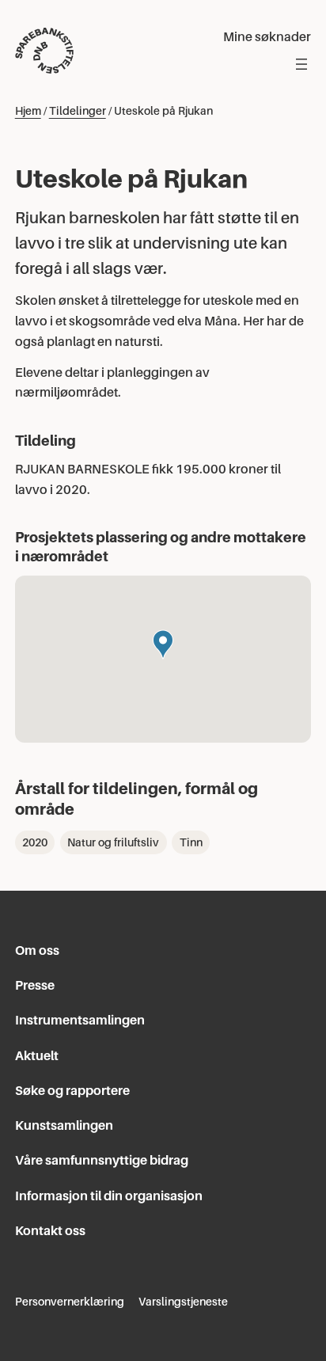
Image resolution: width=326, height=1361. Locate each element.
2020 (34, 842)
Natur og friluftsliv (113, 842)
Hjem (28, 111)
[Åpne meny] (301, 64)
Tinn (191, 842)
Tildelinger (77, 111)
